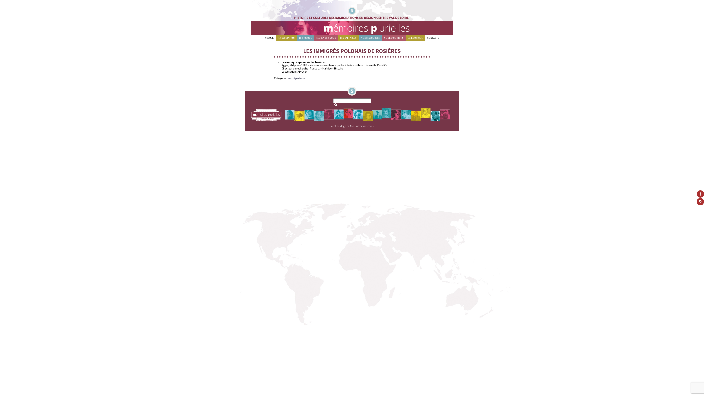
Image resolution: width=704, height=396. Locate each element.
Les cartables (348, 37)
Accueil (269, 37)
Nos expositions (394, 37)
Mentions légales (340, 126)
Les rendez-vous (326, 37)
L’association (286, 37)
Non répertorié (296, 78)
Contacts (433, 37)
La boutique (415, 37)
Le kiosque (305, 37)
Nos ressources (370, 37)
